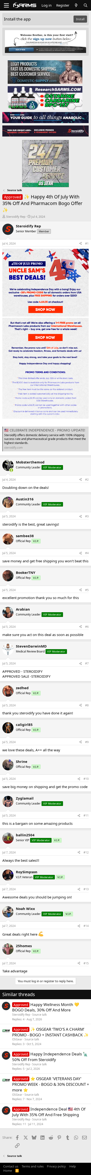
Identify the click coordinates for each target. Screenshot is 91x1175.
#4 (87, 553)
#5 (87, 590)
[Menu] (6, 5)
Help (72, 1166)
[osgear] (45, 162)
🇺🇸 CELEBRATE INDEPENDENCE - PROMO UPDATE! (44, 430)
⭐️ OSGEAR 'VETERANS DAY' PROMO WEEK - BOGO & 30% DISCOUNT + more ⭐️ (50, 1084)
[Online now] (11, 470)
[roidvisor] (45, 117)
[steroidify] (45, 131)
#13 (86, 889)
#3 (87, 516)
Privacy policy (56, 1166)
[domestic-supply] (45, 71)
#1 (87, 243)
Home (7, 1170)
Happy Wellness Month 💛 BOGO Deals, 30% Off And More (45, 1007)
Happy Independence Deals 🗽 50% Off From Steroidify (50, 1056)
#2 (87, 480)
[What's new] (76, 5)
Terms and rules (33, 1166)
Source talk (39, 1015)
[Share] (80, 243)
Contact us (10, 1166)
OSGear (17, 1039)
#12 (86, 852)
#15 (86, 963)
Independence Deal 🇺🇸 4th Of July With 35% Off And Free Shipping (48, 1111)
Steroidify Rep (15, 216)
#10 (86, 779)
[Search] (85, 5)
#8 (87, 705)
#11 (86, 815)
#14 (86, 926)
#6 (87, 627)
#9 (87, 742)
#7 (87, 663)
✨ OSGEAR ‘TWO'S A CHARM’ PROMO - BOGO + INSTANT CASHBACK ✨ (50, 1032)
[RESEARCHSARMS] (45, 97)
